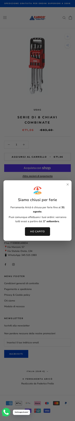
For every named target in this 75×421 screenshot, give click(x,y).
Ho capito (37, 231)
